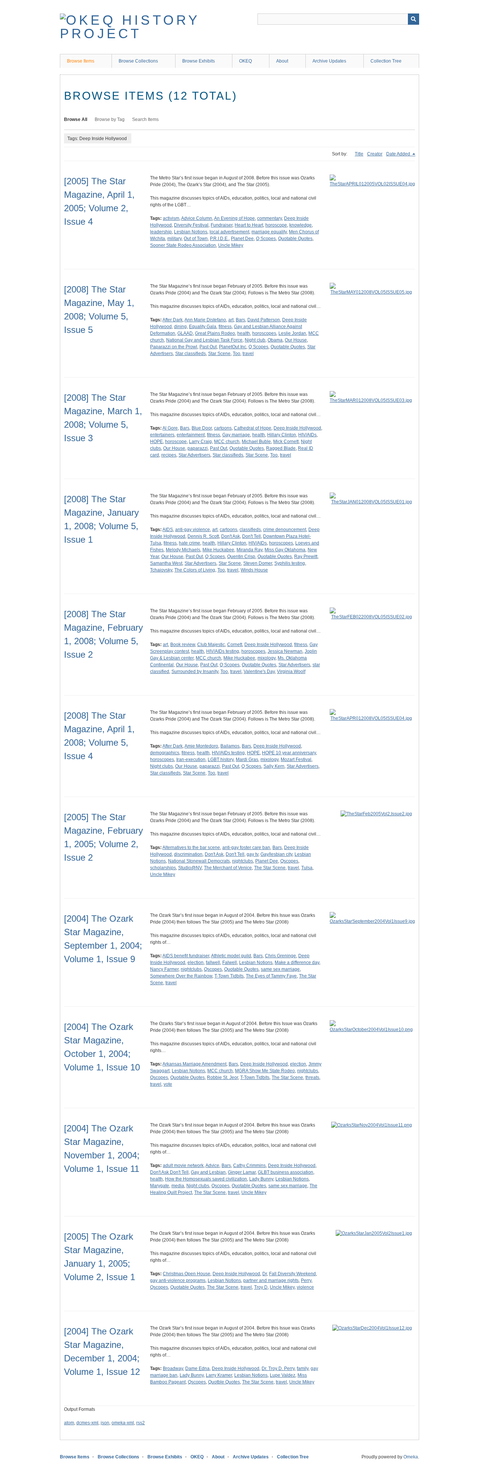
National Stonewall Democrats (199, 861)
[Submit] (413, 19)
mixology (266, 658)
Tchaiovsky (161, 570)
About (282, 61)
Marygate (159, 1185)
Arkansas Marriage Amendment (194, 1064)
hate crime (189, 543)
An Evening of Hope (234, 218)
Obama (275, 340)
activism (171, 218)
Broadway (173, 1368)
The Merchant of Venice (228, 867)
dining (180, 326)
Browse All (75, 119)
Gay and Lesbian (208, 1172)
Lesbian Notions (190, 231)
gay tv (252, 854)
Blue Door (202, 428)
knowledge (300, 225)
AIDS (167, 529)
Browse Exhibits (198, 61)
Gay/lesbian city (276, 854)
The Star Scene (270, 867)
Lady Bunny (261, 1179)
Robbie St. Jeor (222, 1077)
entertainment (191, 434)
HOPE (156, 441)
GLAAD (185, 333)
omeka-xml (123, 1422)
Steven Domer (257, 563)
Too (236, 353)
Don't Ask (230, 536)
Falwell (229, 962)
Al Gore (170, 428)
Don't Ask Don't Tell (169, 1172)
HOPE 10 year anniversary (289, 752)
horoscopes (264, 333)
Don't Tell (251, 536)
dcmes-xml (87, 1422)
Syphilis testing (289, 563)
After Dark (172, 319)
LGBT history (221, 759)
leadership (161, 231)
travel (248, 353)
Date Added (398, 154)
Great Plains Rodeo (215, 333)
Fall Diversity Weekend (292, 1273)
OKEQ (245, 61)
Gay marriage (236, 434)
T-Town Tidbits (229, 976)
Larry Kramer (219, 1375)
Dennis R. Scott (203, 536)
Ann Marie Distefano (205, 319)
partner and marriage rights (271, 1280)
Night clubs (161, 766)
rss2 (140, 1422)
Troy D (261, 1287)
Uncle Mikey (230, 245)
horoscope (276, 225)
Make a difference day (297, 962)
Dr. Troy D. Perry (278, 1368)
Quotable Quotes (295, 238)
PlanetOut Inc (232, 346)
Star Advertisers (194, 455)
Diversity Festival (191, 225)
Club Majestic (211, 644)
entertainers (162, 434)
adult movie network (183, 1165)
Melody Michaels (183, 549)
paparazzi (197, 448)
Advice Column (196, 218)
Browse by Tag (110, 119)
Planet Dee (242, 238)
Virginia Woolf (291, 671)
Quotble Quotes (224, 1382)
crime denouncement (284, 529)
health (243, 333)
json (105, 1422)
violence (305, 1287)
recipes (168, 455)
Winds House (254, 570)
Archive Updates (329, 61)
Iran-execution (190, 759)
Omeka (410, 1457)
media (177, 1185)
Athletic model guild (231, 955)
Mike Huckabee (218, 549)
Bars (240, 319)
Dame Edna (197, 1368)
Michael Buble (256, 441)
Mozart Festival (296, 759)
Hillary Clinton (281, 434)
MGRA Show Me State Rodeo (265, 1070)
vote (168, 1084)
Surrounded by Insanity (194, 671)
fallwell (213, 962)
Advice (212, 1165)
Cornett (234, 644)
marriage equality (269, 231)
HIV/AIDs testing (222, 651)
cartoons (223, 428)
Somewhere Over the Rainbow (181, 976)
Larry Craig (200, 441)
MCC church (227, 441)
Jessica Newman (285, 651)
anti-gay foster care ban (246, 847)
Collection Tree (386, 61)
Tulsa (306, 867)
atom (69, 1422)
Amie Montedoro (201, 746)
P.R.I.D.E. (219, 238)
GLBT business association (285, 1172)
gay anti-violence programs (177, 1280)
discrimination (188, 854)
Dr (264, 1273)
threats (312, 1077)
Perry (306, 1280)
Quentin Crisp (241, 556)
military (174, 238)
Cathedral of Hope (252, 428)
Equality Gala (202, 326)
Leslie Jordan (292, 333)
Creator (374, 154)
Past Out (208, 346)
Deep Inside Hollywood (297, 428)
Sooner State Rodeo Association (183, 245)
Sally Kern (273, 766)
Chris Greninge (280, 955)
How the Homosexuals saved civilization (206, 1179)
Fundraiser (221, 225)
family (302, 1368)
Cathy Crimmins (249, 1165)
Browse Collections (138, 61)
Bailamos (230, 746)
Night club (255, 340)
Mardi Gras (247, 759)
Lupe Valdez (282, 1375)
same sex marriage (280, 969)
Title (359, 154)
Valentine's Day (259, 671)
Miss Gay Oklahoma (285, 549)
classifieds (250, 529)
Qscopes (289, 861)
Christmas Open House (186, 1273)
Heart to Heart (249, 225)
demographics (164, 752)
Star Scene (219, 353)
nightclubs (242, 861)
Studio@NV (190, 867)
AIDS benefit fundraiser (185, 955)
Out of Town (196, 238)
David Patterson (263, 319)
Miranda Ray (249, 549)
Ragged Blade (281, 448)
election (195, 962)
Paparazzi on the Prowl (173, 346)
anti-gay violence (192, 529)
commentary (269, 218)
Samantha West (166, 563)
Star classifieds (190, 353)
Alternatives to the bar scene (191, 847)
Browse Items (80, 61)
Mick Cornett (286, 441)
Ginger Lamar (242, 1172)
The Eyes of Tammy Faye (271, 976)
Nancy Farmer (164, 969)
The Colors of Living (194, 570)
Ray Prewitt (305, 556)
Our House (296, 340)
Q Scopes (266, 238)
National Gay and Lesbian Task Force (204, 340)
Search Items (145, 119)
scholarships (163, 867)
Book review (182, 644)
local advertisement (229, 231)
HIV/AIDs (307, 434)
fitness (225, 326)
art (231, 319)
